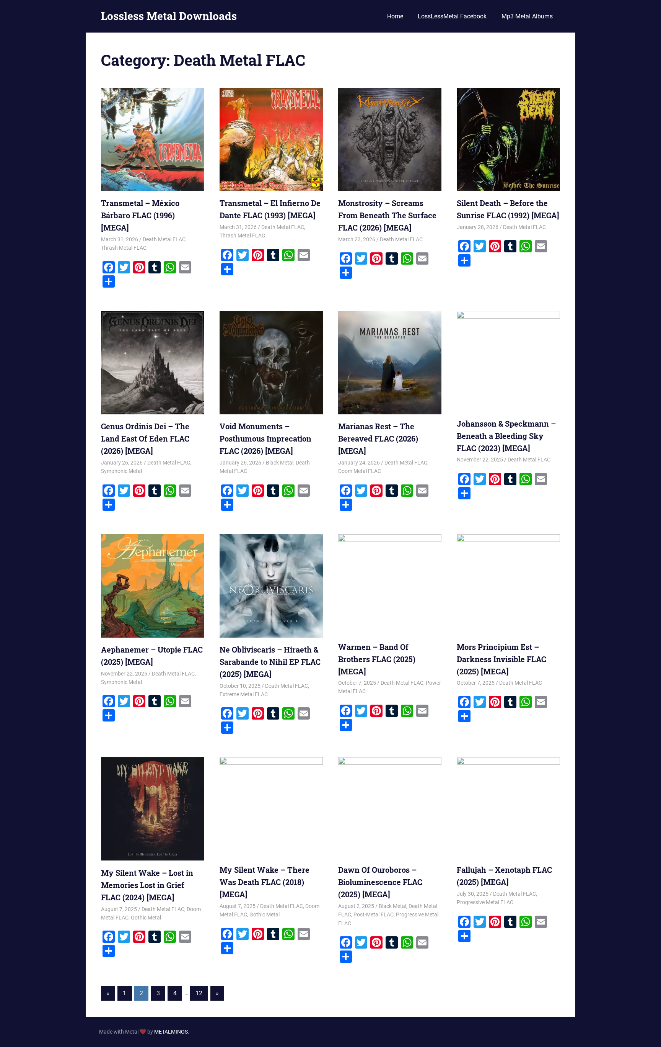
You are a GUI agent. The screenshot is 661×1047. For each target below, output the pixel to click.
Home (395, 16)
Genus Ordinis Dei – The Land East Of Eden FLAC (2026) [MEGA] (145, 438)
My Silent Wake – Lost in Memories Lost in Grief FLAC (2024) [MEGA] (147, 885)
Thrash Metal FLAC (124, 248)
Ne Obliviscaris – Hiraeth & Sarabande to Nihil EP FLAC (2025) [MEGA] (270, 662)
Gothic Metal (146, 917)
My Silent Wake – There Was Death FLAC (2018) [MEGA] (264, 882)
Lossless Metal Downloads (169, 16)
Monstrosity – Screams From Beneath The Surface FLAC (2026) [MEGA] (387, 215)
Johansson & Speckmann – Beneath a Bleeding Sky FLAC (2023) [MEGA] (506, 436)
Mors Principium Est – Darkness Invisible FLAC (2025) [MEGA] (501, 659)
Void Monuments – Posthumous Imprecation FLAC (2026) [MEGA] (265, 438)
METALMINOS (171, 1032)
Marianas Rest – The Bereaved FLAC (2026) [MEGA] (378, 438)
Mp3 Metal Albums (527, 16)
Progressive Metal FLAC (485, 902)
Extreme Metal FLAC (244, 694)
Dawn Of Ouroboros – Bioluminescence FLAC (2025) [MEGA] (380, 882)
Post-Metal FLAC (373, 914)
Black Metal (279, 463)
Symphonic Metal (121, 471)
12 (198, 993)
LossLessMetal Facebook (452, 16)
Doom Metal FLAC (359, 471)
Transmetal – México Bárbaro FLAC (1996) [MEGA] (140, 215)
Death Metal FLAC (164, 239)
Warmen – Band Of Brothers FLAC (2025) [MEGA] (376, 659)
